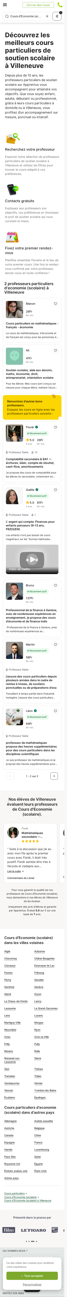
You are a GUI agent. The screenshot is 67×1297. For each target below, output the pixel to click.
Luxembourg (41, 1149)
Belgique (39, 1128)
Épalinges (40, 1097)
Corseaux (10, 965)
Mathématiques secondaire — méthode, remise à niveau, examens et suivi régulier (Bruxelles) (35, 835)
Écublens (9, 1097)
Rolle (37, 1051)
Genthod (9, 986)
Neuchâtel (10, 1029)
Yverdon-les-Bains (45, 1090)
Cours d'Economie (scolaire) (20, 1197)
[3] (36, 1241)
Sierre (37, 1058)
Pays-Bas (10, 1156)
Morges (38, 1022)
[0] (26, 1241)
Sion (6, 1068)
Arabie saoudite (43, 1120)
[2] (32, 1241)
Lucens (38, 1015)
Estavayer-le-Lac (44, 965)
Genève (38, 986)
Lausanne (10, 1008)
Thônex (38, 1068)
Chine (37, 1135)
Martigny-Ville (12, 1022)
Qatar (37, 1156)
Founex (8, 972)
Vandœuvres (11, 1083)
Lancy (37, 1001)
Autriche (9, 1128)
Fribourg (39, 972)
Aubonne (39, 951)
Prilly (7, 1043)
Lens (7, 1015)
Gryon (37, 994)
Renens (8, 1051)
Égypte (38, 1163)
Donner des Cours (38, 5)
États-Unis (40, 1170)
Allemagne (10, 1120)
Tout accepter (33, 1276)
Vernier (38, 1083)
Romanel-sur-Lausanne (12, 1060)
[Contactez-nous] (60, 4)
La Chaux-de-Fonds (16, 1001)
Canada (8, 1135)
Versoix (8, 1090)
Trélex (37, 1076)
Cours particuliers (14, 1193)
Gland (7, 994)
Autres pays (11, 1178)
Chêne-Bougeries (44, 958)
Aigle (7, 951)
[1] (28, 1241)
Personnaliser (32, 1284)
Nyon (37, 1029)
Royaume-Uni (12, 1163)
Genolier (39, 979)
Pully (37, 1043)
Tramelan (9, 1076)
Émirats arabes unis (16, 1170)
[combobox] (27, 16)
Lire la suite (14, 871)
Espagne (9, 1142)
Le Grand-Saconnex (46, 1008)
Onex (7, 1036)
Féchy (7, 979)
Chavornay (10, 958)
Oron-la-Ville (41, 1036)
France (38, 1142)
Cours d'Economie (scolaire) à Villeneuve (27, 1200)
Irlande (8, 1149)
